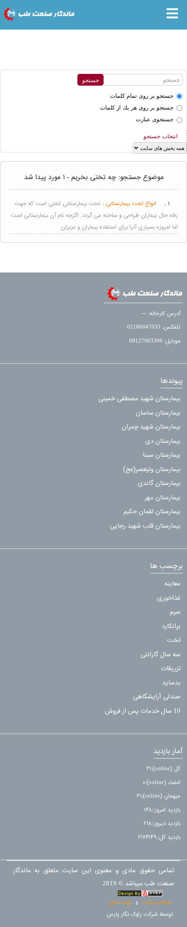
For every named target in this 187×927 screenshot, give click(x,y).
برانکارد (171, 626)
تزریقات (170, 668)
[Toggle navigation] (172, 13)
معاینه (172, 583)
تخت (173, 640)
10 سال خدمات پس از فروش (142, 711)
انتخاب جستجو (161, 136)
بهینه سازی (120, 902)
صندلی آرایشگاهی (156, 696)
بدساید (171, 683)
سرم (175, 612)
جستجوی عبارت (155, 119)
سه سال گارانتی (160, 654)
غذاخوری (168, 598)
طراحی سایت (157, 902)
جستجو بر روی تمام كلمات (142, 96)
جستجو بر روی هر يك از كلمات (137, 107)
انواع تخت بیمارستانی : (129, 204)
